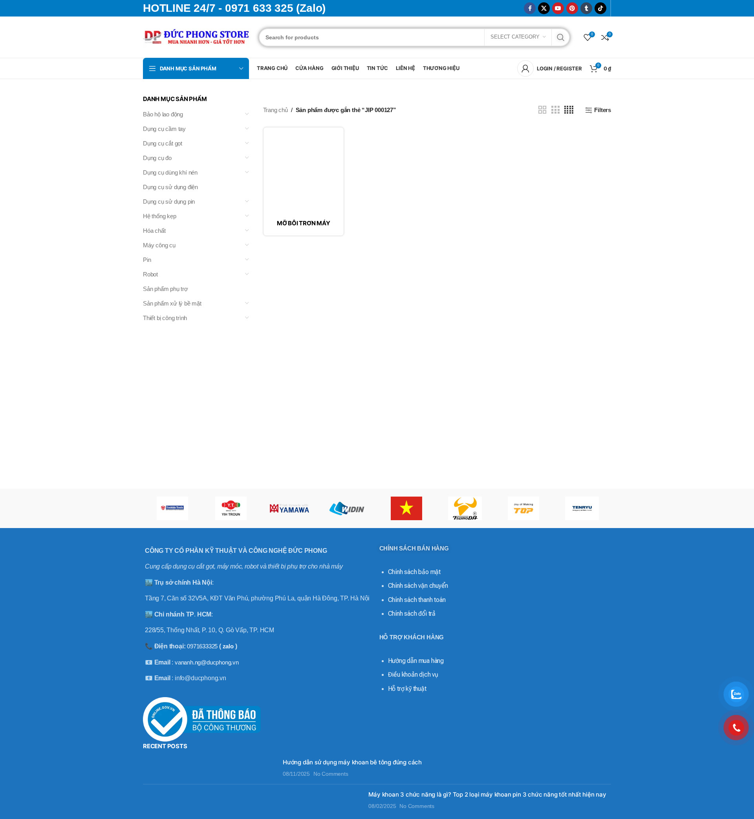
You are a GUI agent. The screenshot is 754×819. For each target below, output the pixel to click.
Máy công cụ (159, 245)
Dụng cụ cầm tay (164, 128)
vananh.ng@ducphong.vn (207, 662)
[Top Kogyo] (523, 508)
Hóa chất (154, 230)
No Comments (330, 774)
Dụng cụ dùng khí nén (170, 172)
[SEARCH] (561, 37)
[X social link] (544, 8)
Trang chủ (275, 110)
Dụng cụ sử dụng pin (169, 201)
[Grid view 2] (542, 110)
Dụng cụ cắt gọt (162, 143)
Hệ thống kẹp (159, 216)
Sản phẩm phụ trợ (165, 288)
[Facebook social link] (530, 8)
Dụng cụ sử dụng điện (170, 187)
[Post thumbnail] (210, 768)
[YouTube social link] (558, 8)
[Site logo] (197, 36)
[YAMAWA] (289, 508)
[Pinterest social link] (572, 8)
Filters (602, 110)
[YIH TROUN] (230, 508)
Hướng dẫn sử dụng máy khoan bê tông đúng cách (352, 762)
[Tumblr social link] (586, 8)
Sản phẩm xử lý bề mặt (172, 303)
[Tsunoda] (465, 508)
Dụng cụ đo (157, 158)
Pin (147, 259)
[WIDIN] (347, 508)
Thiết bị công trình (165, 318)
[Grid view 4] (568, 110)
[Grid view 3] (555, 110)
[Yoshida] (172, 508)
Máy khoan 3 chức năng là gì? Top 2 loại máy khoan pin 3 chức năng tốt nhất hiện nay (487, 794)
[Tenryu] (582, 508)
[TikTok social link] (600, 8)
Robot (150, 274)
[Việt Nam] (406, 508)
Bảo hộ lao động (163, 114)
